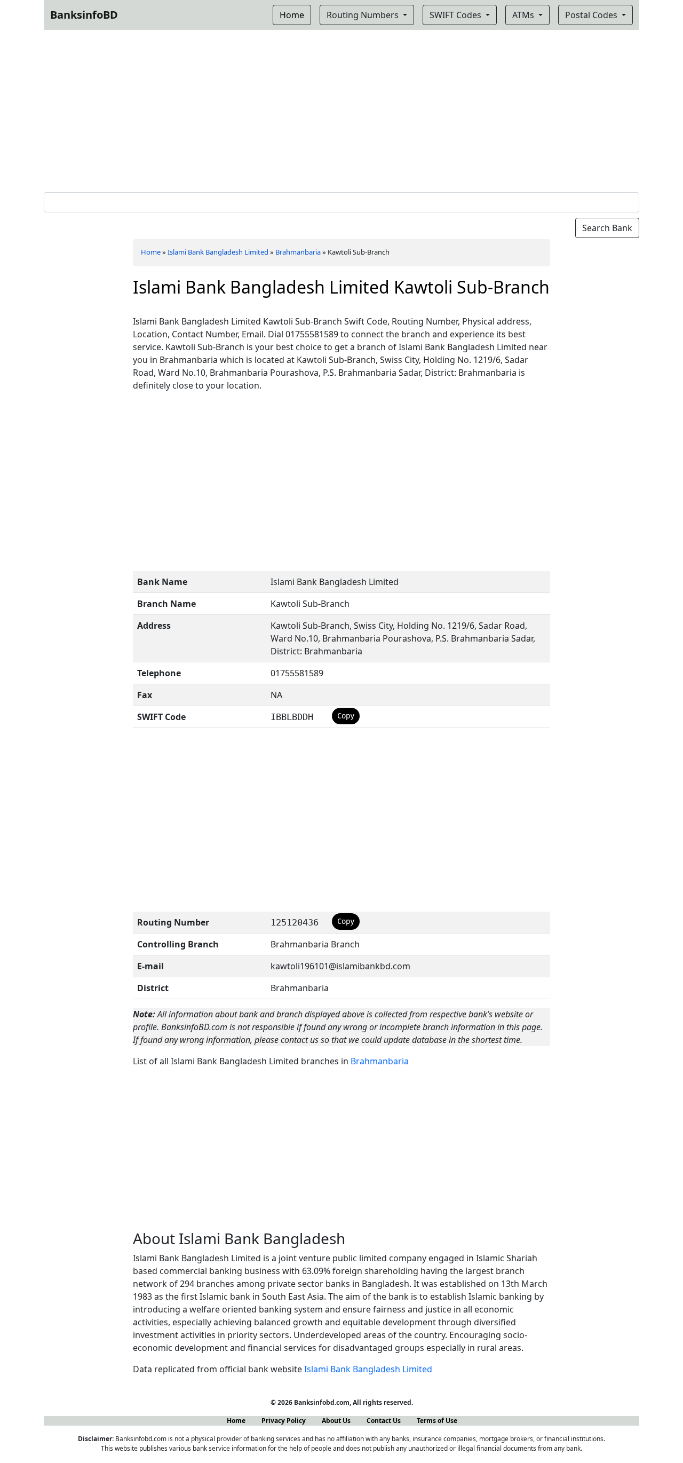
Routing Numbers (364, 15)
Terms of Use (437, 1420)
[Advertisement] (341, 109)
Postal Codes (592, 15)
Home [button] (292, 15)
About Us (336, 1420)
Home (151, 252)
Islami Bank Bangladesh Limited (218, 252)
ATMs (524, 15)
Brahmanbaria (298, 252)
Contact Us (384, 1420)
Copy (345, 715)
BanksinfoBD (84, 14)
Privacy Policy (283, 1420)
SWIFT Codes (456, 15)
